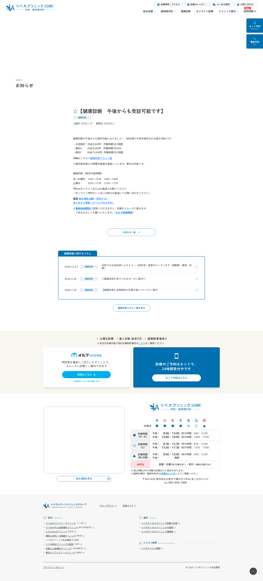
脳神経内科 (167, 11)
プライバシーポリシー (54, 567)
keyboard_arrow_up (253, 571)
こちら (142, 343)
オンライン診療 (204, 11)
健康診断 (186, 11)
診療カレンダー (169, 473)
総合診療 (148, 11)
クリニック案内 (227, 11)
